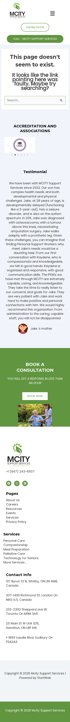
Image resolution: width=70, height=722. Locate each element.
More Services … (15, 562)
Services (12, 517)
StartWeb (44, 678)
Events (11, 513)
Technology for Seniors (21, 558)
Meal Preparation (16, 549)
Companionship (15, 545)
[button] (53, 13)
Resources (14, 509)
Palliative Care (14, 553)
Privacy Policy (16, 522)
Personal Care (14, 541)
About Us (13, 500)
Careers (12, 504)
